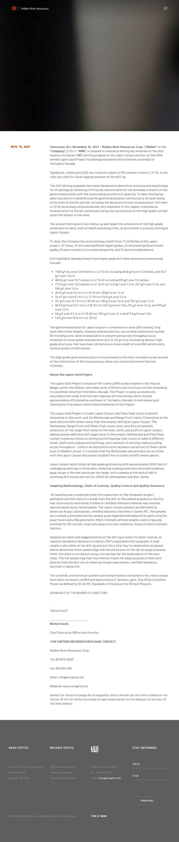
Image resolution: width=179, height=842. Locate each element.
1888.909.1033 (104, 772)
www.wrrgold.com (75, 686)
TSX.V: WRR (99, 816)
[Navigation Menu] (166, 8)
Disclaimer (69, 816)
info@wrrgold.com (109, 778)
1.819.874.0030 (108, 767)
